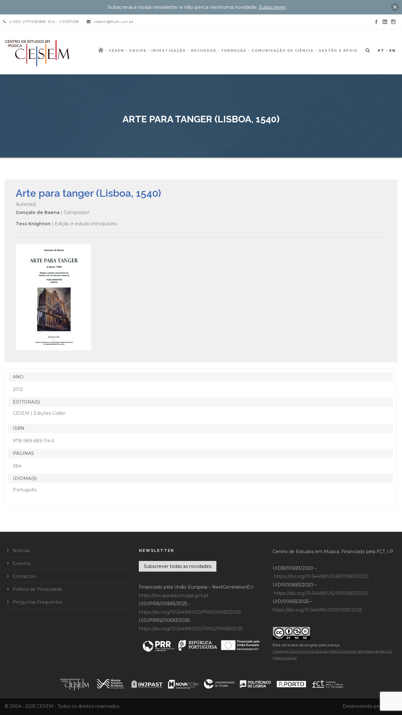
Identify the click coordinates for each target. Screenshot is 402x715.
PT (381, 51)
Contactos (24, 576)
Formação (234, 51)
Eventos (22, 563)
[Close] (395, 7)
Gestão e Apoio (338, 51)
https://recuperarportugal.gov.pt (174, 595)
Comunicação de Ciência (282, 51)
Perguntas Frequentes (37, 602)
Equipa (137, 51)
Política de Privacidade (37, 589)
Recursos (203, 51)
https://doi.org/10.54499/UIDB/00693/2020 (321, 576)
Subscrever (272, 7)
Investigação (168, 51)
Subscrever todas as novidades (177, 566)
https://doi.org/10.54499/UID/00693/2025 (317, 610)
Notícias (21, 550)
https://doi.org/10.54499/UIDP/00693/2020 (320, 593)
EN (392, 51)
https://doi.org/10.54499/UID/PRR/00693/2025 (189, 612)
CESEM (116, 51)
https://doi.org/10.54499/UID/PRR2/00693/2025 (191, 629)
